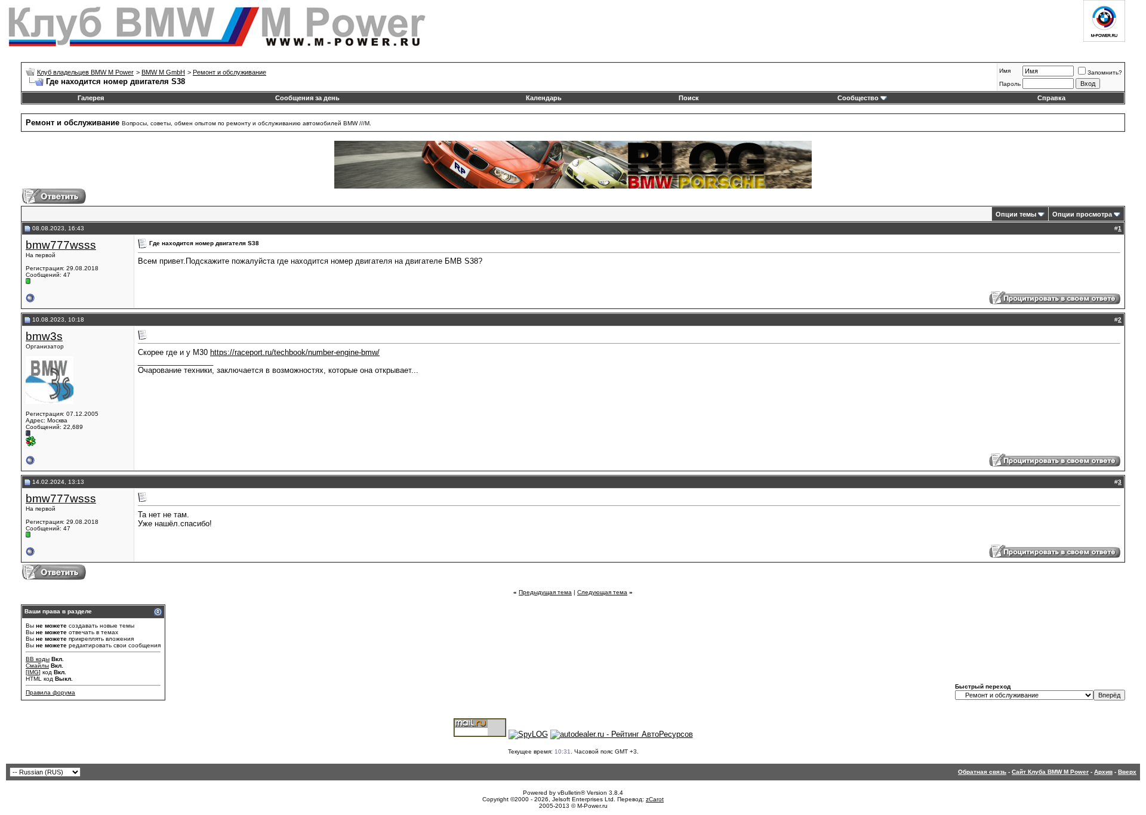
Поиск (689, 97)
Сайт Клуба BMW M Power (1050, 771)
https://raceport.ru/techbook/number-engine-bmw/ (295, 352)
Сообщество (858, 97)
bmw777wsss (61, 245)
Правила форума (50, 692)
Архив (1103, 771)
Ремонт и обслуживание (229, 72)
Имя (1005, 70)
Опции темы (1016, 214)
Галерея (91, 97)
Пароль (1010, 84)
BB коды (38, 659)
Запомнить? (1105, 72)
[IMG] (33, 672)
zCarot (655, 799)
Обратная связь (982, 771)
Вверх (1127, 771)
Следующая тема (602, 592)
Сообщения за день (307, 97)
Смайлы (37, 665)
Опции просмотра (1082, 214)
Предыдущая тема (545, 592)
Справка (1051, 97)
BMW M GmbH (163, 72)
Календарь (544, 97)
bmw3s (44, 336)
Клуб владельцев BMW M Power (85, 72)
